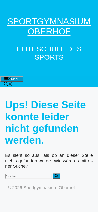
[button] (8, 84)
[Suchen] (56, 176)
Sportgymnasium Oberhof (49, 26)
